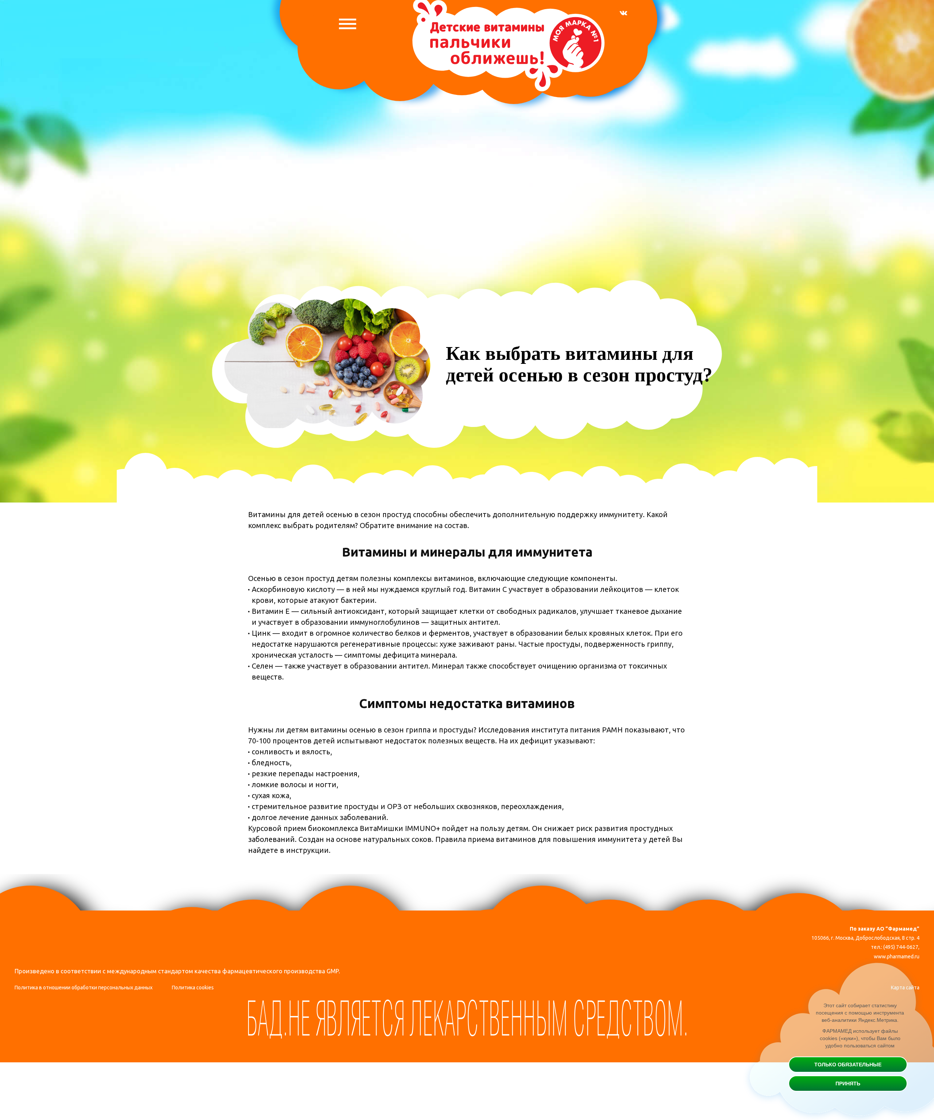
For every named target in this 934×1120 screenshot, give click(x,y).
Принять (847, 1083)
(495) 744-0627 (900, 947)
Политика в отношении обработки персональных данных (84, 987)
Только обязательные (847, 1064)
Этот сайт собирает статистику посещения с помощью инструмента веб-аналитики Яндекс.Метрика (860, 1012)
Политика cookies (193, 987)
